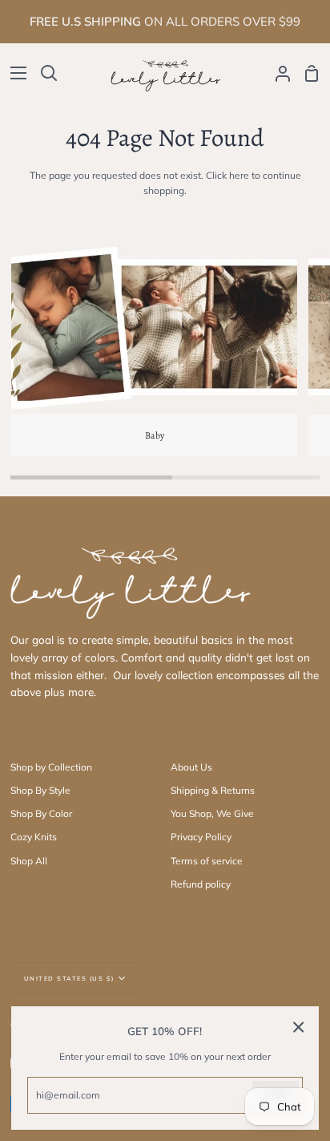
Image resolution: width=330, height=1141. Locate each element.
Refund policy (201, 884)
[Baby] (153, 349)
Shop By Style (40, 790)
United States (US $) (69, 978)
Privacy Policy (201, 837)
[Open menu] (14, 73)
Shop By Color (41, 813)
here (239, 175)
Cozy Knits (33, 837)
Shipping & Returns (213, 790)
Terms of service (207, 861)
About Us (191, 767)
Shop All (28, 861)
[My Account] (276, 73)
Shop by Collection (51, 767)
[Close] (299, 1026)
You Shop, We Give (212, 813)
